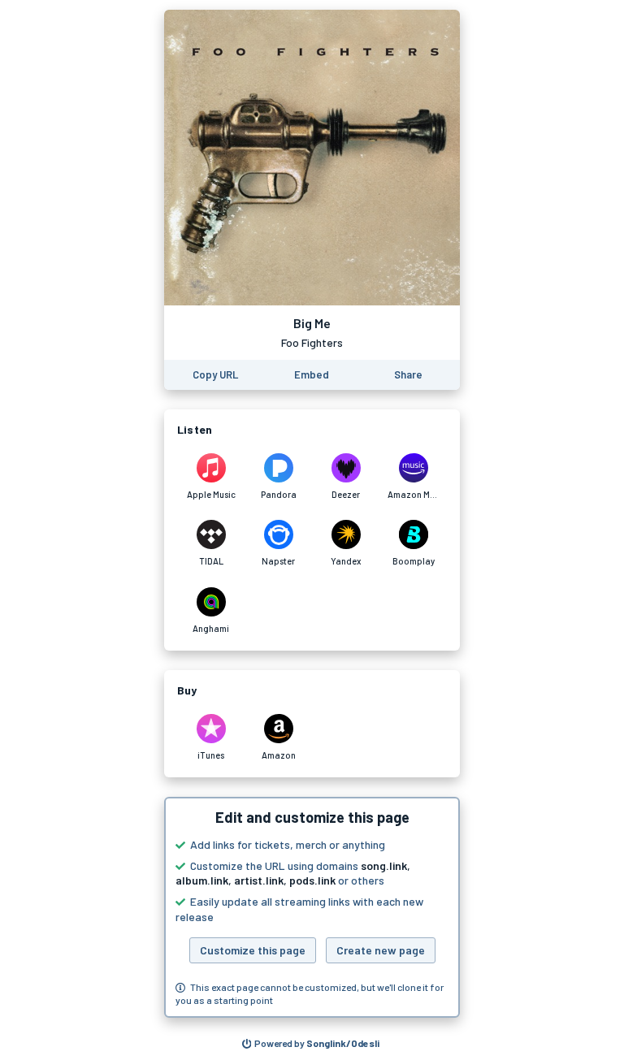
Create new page (380, 950)
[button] (312, 907)
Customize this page (253, 950)
